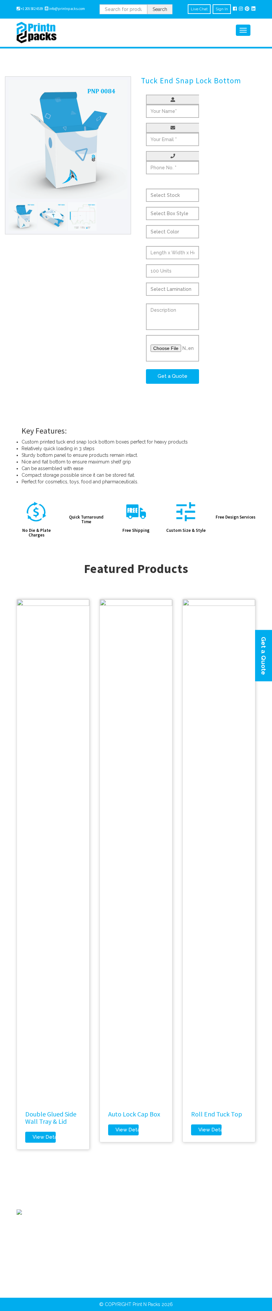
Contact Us (90, 1250)
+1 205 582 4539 (33, 8)
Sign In (222, 9)
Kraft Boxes (153, 1234)
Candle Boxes (156, 1250)
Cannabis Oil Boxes (224, 1234)
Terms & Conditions (100, 1242)
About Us (89, 1226)
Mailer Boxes (155, 1226)
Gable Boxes (155, 1242)
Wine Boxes (216, 1242)
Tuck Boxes (215, 1250)
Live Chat (199, 9)
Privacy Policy (94, 1234)
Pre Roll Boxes (219, 1226)
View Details (44, 1137)
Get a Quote (263, 655)
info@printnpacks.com (67, 8)
